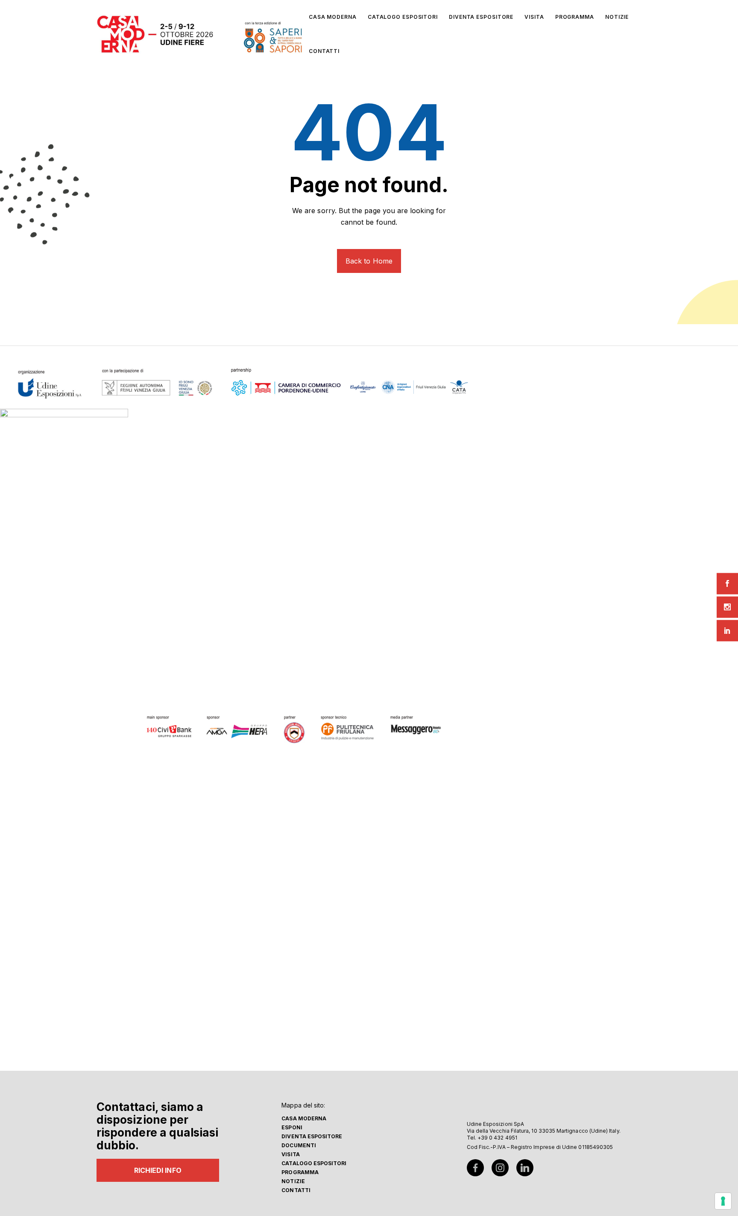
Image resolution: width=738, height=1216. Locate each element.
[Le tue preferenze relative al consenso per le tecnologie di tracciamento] (723, 1201)
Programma (300, 1172)
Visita (290, 1154)
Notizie (293, 1181)
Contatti (295, 1190)
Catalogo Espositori (313, 1163)
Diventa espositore (311, 1136)
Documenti (298, 1145)
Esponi (291, 1127)
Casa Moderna (303, 1118)
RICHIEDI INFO (158, 1170)
